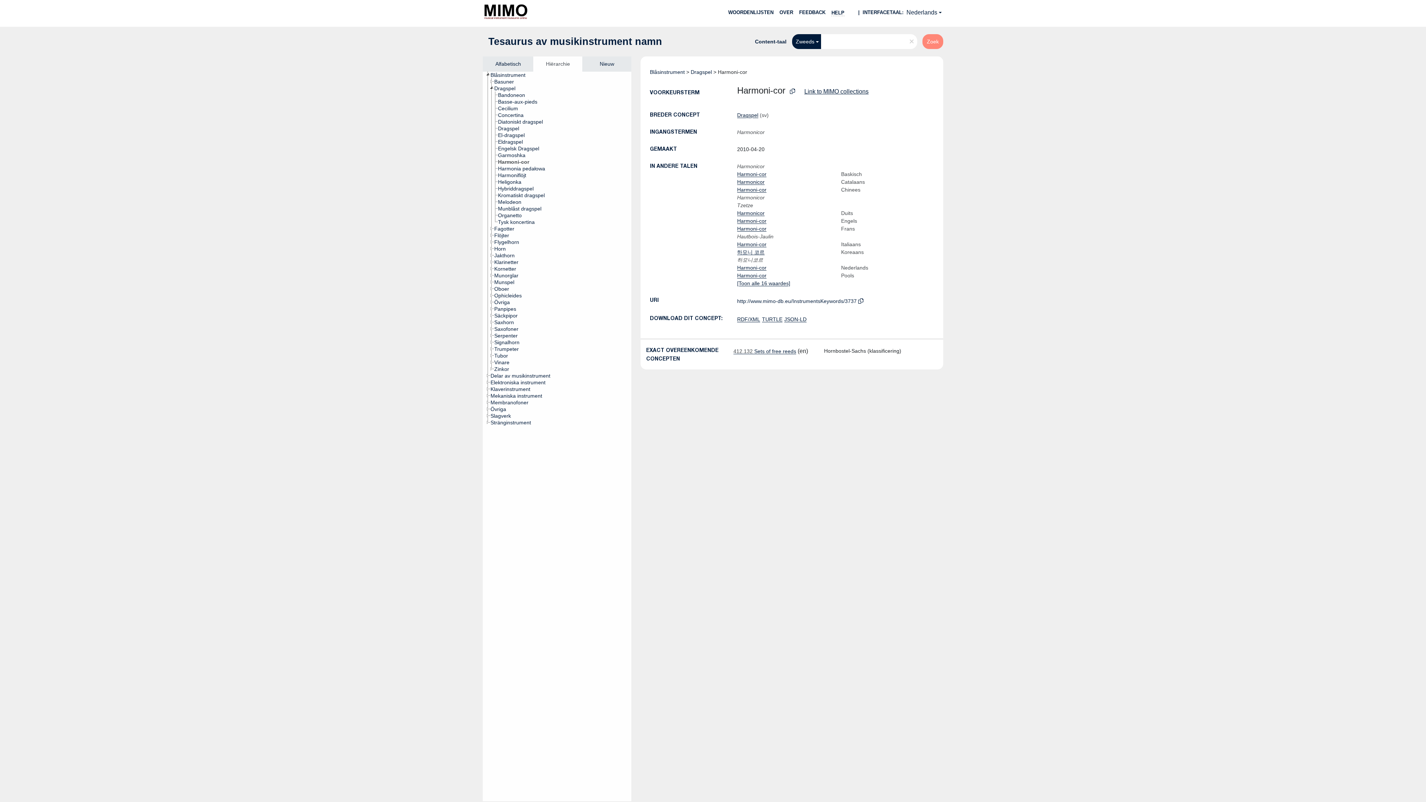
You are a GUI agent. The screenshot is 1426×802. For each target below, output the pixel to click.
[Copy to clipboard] (792, 91)
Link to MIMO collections (836, 91)
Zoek (933, 42)
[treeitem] (511, 75)
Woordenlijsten (751, 12)
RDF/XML (748, 319)
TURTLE (772, 319)
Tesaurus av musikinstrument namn (575, 41)
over (786, 12)
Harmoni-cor (751, 174)
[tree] (557, 436)
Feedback (812, 12)
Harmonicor (751, 182)
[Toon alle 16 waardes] (763, 283)
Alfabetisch (508, 64)
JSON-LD (795, 319)
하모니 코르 (751, 252)
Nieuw (607, 64)
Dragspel (701, 72)
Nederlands (921, 12)
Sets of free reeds (764, 351)
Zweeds (805, 42)
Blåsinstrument (667, 72)
